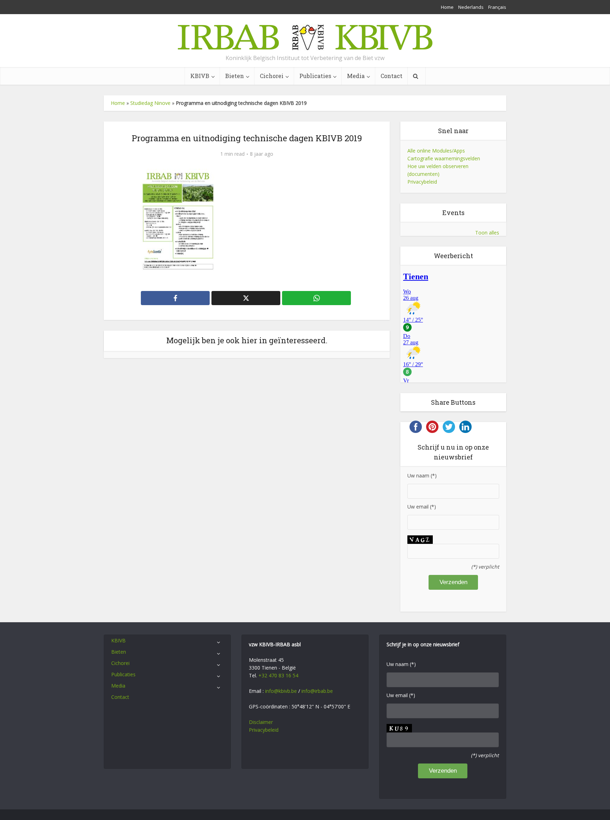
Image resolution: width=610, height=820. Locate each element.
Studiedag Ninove (150, 103)
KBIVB (199, 75)
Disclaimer (261, 722)
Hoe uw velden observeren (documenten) (437, 170)
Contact (391, 75)
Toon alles (487, 232)
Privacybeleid (422, 181)
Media (356, 75)
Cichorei (271, 75)
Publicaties (315, 75)
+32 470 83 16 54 (278, 675)
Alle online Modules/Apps (436, 150)
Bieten (234, 75)
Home (447, 7)
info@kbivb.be (281, 691)
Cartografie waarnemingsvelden (443, 158)
